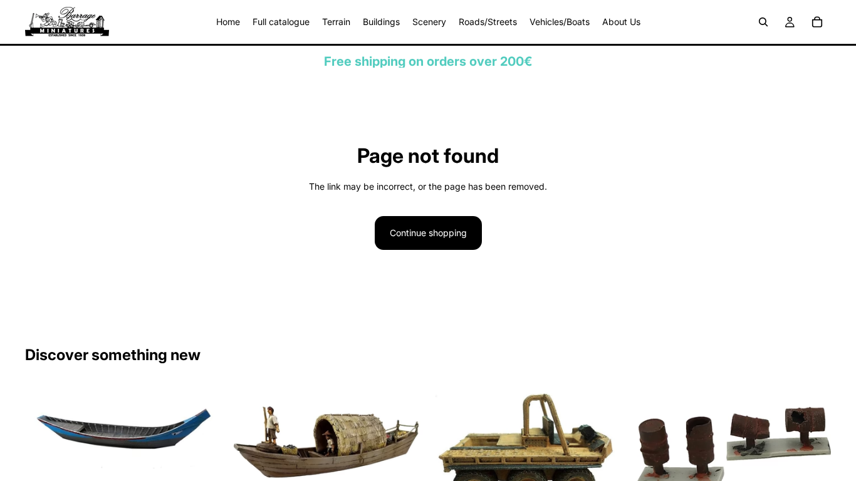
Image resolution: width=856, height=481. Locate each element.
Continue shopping (428, 232)
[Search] (763, 22)
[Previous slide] (44, 430)
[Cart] (817, 22)
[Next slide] (202, 430)
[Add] (202, 456)
